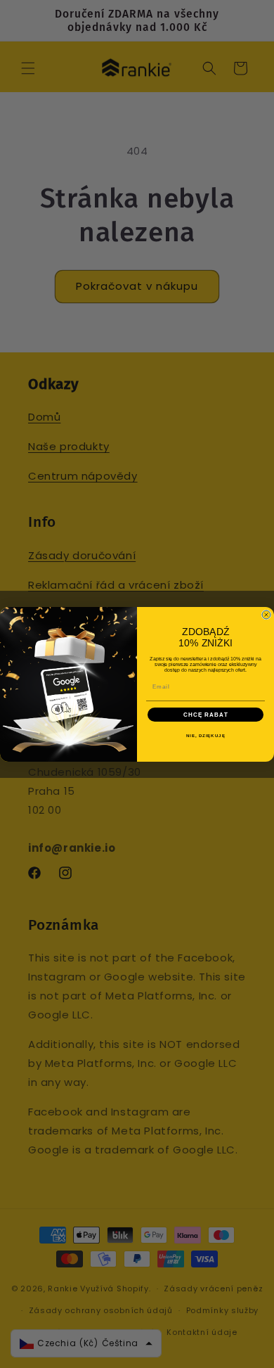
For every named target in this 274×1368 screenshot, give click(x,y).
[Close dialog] (266, 615)
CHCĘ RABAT (205, 714)
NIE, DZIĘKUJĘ (206, 735)
